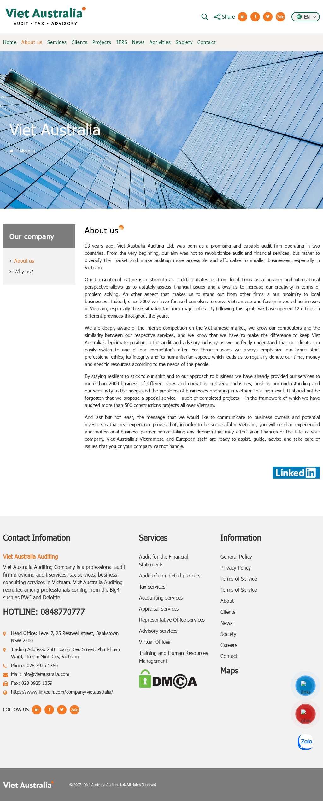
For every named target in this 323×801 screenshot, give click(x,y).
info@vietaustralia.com (45, 674)
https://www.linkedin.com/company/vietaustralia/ (62, 692)
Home (10, 42)
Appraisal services (159, 608)
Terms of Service (238, 578)
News (138, 42)
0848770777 (63, 612)
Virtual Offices (154, 641)
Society (184, 42)
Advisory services (158, 630)
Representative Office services (172, 619)
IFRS (121, 42)
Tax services (152, 586)
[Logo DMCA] (168, 678)
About (227, 600)
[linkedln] (305, 685)
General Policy (236, 556)
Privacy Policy (235, 567)
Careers (228, 645)
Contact (206, 42)
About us (32, 42)
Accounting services (161, 597)
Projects (102, 42)
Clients (80, 42)
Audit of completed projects (169, 575)
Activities (160, 42)
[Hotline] (305, 714)
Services (57, 42)
